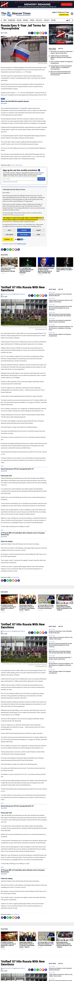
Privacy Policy (15, 181)
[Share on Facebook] (29, 33)
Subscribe (41, 179)
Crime (13, 165)
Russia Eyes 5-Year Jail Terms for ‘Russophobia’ (23, 27)
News (5, 20)
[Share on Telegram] (35, 33)
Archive (53, 20)
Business (25, 20)
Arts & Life (39, 20)
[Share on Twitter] (32, 33)
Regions (19, 20)
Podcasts (46, 20)
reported (23, 72)
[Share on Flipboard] (43, 33)
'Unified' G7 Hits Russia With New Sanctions (23, 289)
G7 (12, 577)
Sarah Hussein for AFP (7, 294)
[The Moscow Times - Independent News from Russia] (15, 14)
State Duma (19, 165)
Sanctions (16, 577)
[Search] (72, 20)
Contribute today (63, 14)
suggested (34, 156)
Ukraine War (11, 20)
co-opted (17, 92)
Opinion (32, 20)
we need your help (19, 214)
